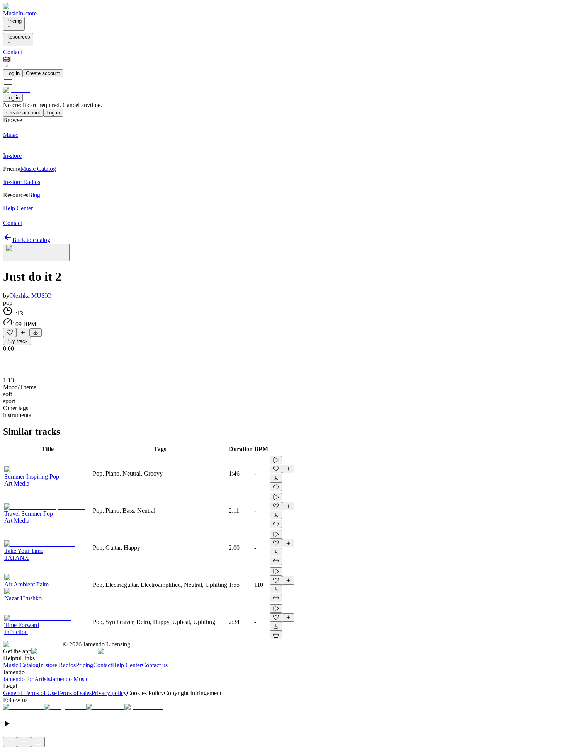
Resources (18, 37)
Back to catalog (31, 240)
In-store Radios (57, 665)
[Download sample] (35, 332)
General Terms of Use (30, 693)
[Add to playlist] (22, 332)
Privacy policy (109, 693)
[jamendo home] (16, 6)
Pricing (14, 21)
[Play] (36, 252)
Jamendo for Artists (26, 679)
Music (10, 13)
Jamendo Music (69, 679)
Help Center (127, 665)
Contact (12, 52)
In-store (27, 13)
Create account (43, 73)
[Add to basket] (276, 486)
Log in (13, 73)
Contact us (155, 665)
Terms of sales (74, 693)
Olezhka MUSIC (30, 295)
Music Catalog (21, 665)
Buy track (17, 341)
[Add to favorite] (9, 332)
